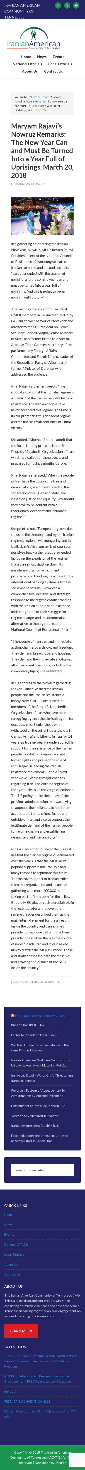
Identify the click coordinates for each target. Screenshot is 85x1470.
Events (34, 981)
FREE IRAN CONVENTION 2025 (27, 1401)
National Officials (16, 1244)
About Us (11, 1264)
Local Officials (14, 1254)
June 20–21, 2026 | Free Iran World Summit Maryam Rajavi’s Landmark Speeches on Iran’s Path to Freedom (40, 1361)
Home (8, 1214)
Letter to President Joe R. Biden (34, 1035)
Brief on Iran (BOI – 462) (28, 1025)
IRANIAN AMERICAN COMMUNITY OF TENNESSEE (42, 38)
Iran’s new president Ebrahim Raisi (35, 1125)
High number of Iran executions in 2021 (39, 1106)
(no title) (10, 1391)
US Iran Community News (40, 1016)
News (8, 1224)
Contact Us (12, 1274)
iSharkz (61, 1463)
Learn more (21, 1331)
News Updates (50, 981)
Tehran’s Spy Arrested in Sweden (34, 1116)
